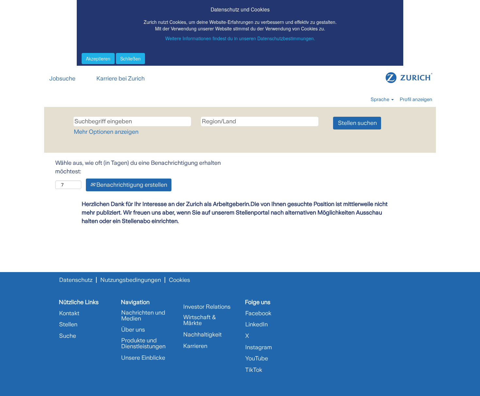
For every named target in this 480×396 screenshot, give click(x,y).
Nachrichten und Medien (143, 315)
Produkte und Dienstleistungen (143, 343)
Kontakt (69, 313)
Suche (67, 336)
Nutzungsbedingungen (130, 280)
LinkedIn (256, 324)
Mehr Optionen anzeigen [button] (106, 132)
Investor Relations (207, 306)
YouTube (256, 358)
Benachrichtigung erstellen (131, 184)
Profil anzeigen (416, 99)
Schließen (130, 58)
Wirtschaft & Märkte (199, 320)
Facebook (258, 313)
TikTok (253, 370)
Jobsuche (62, 78)
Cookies (179, 280)
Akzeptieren (98, 58)
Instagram (258, 347)
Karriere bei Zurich (120, 78)
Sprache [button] (381, 99)
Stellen (68, 324)
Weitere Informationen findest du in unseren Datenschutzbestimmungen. (240, 38)
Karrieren (195, 346)
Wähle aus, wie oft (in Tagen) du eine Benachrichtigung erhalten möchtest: (138, 167)
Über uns (133, 329)
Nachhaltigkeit (202, 334)
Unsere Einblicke (143, 357)
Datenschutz (75, 280)
